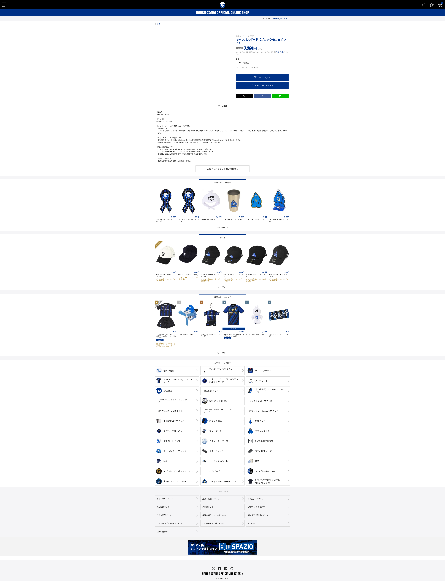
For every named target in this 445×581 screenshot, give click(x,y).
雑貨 (158, 23)
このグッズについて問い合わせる (222, 168)
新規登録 (276, 18)
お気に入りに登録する (264, 85)
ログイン (283, 18)
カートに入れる (263, 77)
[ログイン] (279, 52)
